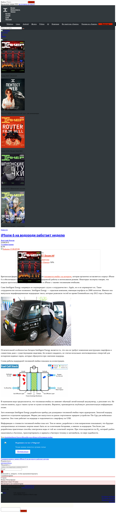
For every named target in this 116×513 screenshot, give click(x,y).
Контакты (112, 502)
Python (41, 24)
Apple (7, 437)
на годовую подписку (27, 4)
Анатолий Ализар (7, 240)
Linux (18, 24)
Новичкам (55, 24)
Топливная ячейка (46, 437)
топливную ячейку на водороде (57, 276)
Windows (10, 24)
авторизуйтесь (6, 463)
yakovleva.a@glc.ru (28, 487)
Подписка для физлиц (108, 496)
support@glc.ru (29, 486)
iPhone (24, 437)
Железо (34, 24)
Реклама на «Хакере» (89, 24)
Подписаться (22, 451)
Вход (113, 3)
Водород (30, 437)
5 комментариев (7, 245)
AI (48, 24)
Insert (23, 511)
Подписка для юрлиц (108, 498)
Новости (4, 230)
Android (26, 24)
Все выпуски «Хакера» (70, 24)
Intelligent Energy (15, 437)
